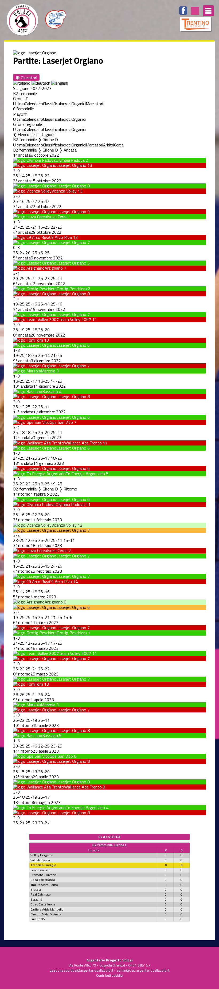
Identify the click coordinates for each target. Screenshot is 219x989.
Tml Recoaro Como (44, 884)
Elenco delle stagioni (36, 134)
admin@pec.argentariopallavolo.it (142, 970)
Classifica (51, 103)
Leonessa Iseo (40, 870)
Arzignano (54, 268)
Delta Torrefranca (42, 879)
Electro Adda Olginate (45, 914)
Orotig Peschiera (72, 288)
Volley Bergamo (41, 855)
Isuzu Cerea (57, 216)
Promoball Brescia (43, 874)
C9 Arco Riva (60, 237)
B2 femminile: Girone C (109, 845)
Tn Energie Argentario (85, 473)
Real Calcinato (40, 894)
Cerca (119, 145)
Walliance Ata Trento (83, 443)
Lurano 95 (37, 919)
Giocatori (28, 77)
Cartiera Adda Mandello (47, 909)
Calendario (34, 103)
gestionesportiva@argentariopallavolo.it (81, 970)
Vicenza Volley (64, 191)
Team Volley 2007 (75, 319)
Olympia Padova (70, 160)
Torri (39, 340)
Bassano (50, 391)
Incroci (65, 103)
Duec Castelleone (43, 904)
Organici (78, 103)
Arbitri (108, 145)
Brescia (35, 889)
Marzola (48, 371)
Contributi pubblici (109, 975)
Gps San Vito (61, 422)
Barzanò (36, 899)
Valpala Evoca (40, 860)
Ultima (19, 103)
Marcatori (94, 103)
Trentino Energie (43, 864)
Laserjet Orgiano (71, 165)
